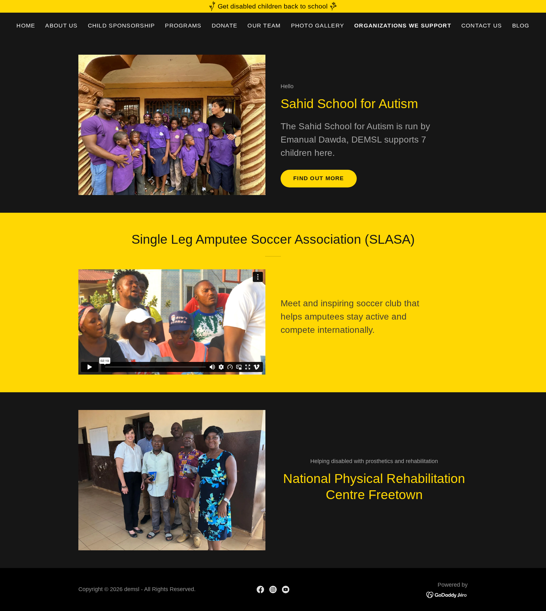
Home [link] (25, 25)
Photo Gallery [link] (317, 25)
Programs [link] (183, 25)
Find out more (318, 178)
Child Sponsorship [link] (121, 25)
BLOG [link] (521, 25)
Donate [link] (225, 25)
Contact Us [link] (481, 25)
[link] (260, 589)
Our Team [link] (264, 25)
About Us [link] (61, 25)
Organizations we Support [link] (402, 25)
